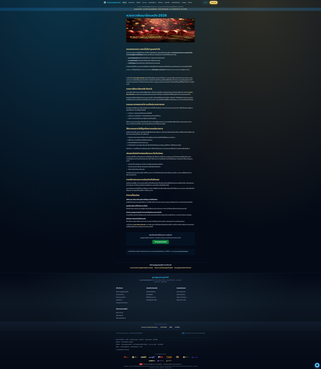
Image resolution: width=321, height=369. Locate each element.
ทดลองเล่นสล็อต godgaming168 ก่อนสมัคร (141, 267)
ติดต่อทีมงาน (119, 300)
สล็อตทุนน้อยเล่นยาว (121, 318)
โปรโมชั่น (138, 2)
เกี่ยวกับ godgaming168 (122, 291)
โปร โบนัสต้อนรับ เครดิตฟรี (127, 342)
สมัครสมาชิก (213, 2)
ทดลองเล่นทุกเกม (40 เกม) (123, 349)
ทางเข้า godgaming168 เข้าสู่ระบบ (140, 344)
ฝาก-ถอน (144, 2)
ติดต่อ (141, 346)
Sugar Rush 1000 (181, 300)
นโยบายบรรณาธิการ (121, 297)
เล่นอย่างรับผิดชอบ (176, 2)
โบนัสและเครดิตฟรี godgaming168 (163, 267)
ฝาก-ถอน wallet (152, 344)
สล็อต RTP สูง (119, 312)
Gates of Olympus (181, 297)
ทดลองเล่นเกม (131, 2)
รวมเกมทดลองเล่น (181, 291)
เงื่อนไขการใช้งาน (168, 367)
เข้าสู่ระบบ (206, 2)
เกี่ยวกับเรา (160, 2)
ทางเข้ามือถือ (160, 344)
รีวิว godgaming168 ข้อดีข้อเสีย (182, 267)
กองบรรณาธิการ (120, 294)
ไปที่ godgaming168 (160, 242)
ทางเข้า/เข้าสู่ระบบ (152, 2)
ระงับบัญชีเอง (149, 294)
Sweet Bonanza (181, 294)
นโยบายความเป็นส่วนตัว (159, 367)
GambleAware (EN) (151, 300)
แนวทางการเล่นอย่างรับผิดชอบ (180, 251)
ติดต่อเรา (190, 2)
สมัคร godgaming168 (126, 344)
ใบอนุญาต (184, 2)
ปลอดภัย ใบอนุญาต (134, 339)
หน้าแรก (124, 2)
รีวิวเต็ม (127, 339)
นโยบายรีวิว (167, 2)
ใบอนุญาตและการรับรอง (122, 302)
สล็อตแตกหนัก (119, 315)
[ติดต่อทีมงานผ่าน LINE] (317, 365)
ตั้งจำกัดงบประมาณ (151, 297)
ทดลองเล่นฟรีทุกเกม (124, 346)
